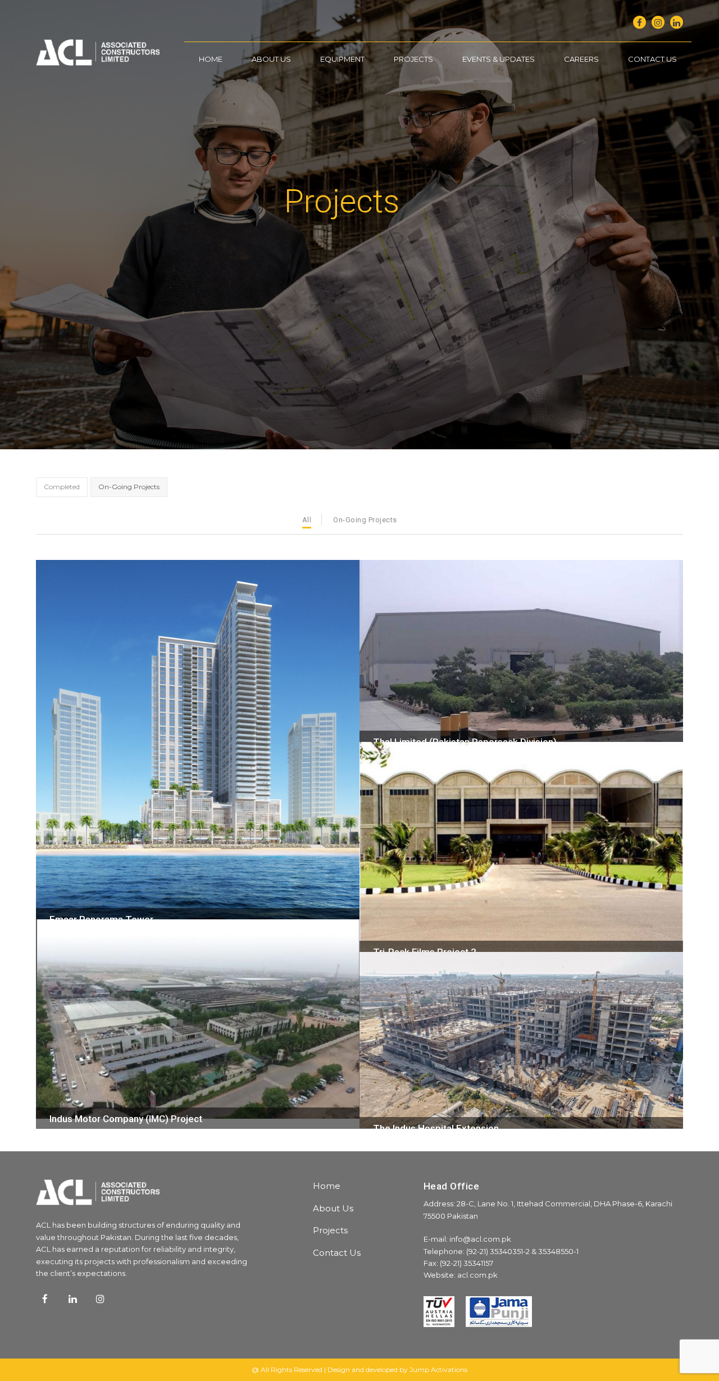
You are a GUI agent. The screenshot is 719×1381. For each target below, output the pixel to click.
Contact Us (337, 1252)
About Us (333, 1208)
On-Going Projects (365, 520)
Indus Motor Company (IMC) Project (125, 1118)
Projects (330, 1230)
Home (326, 1186)
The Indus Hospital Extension (436, 1128)
